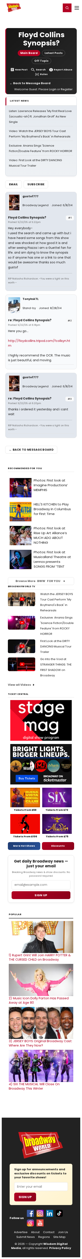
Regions (44, 1237)
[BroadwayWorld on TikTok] (59, 1213)
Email (13, 184)
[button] (67, 7)
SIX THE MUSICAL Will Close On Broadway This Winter (34, 1086)
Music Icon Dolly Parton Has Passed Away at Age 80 (39, 1000)
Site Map (59, 1237)
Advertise (21, 1232)
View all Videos (19, 685)
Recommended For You (25, 468)
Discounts (58, 846)
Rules (44, 74)
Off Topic (41, 61)
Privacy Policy (60, 1248)
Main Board (29, 53)
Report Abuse (63, 69)
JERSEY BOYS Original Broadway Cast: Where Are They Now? (40, 1043)
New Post (21, 69)
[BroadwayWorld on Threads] (30, 1223)
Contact (48, 1232)
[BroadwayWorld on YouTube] (40, 1223)
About (35, 1232)
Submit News (25, 1237)
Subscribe (36, 184)
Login (56, 7)
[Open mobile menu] (76, 7)
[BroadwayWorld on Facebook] (30, 1213)
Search (41, 69)
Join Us (63, 1232)
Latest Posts (54, 53)
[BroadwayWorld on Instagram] (40, 1213)
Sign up (41, 895)
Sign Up (25, 1197)
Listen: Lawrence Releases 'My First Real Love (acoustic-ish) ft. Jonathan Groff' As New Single (40, 116)
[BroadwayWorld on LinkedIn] (50, 1213)
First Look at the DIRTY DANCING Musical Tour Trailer (56, 646)
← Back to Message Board (30, 83)
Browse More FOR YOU (38, 581)
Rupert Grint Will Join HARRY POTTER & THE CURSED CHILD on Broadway (40, 957)
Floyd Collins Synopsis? (27, 217)
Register (43, 7)
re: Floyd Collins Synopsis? (29, 320)
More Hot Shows (24, 846)
